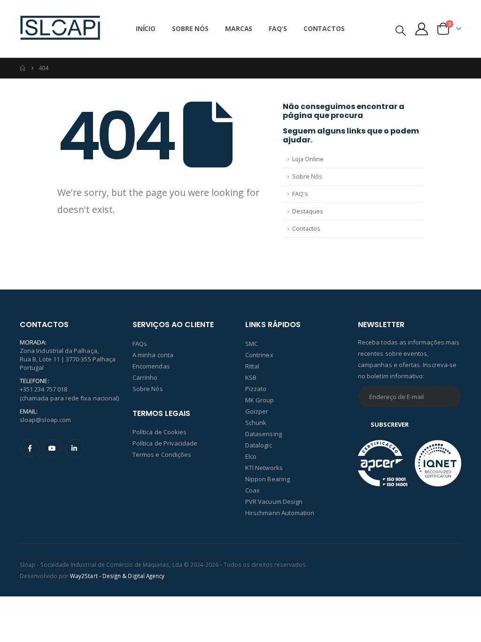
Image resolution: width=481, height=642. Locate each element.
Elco (250, 456)
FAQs (139, 343)
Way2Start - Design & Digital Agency (117, 575)
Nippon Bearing (267, 479)
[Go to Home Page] (22, 68)
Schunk (255, 422)
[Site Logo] (60, 29)
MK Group (259, 400)
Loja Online (308, 159)
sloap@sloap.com (45, 419)
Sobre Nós (190, 28)
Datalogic (258, 445)
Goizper (256, 411)
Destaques (307, 211)
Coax (252, 490)
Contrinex (259, 355)
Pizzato (255, 388)
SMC (251, 343)
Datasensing (263, 434)
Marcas (238, 28)
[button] (401, 30)
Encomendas (151, 366)
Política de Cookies (159, 432)
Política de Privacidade (165, 443)
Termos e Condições (161, 454)
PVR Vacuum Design (274, 501)
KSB (250, 377)
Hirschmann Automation (279, 513)
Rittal (252, 366)
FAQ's (300, 194)
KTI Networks (264, 467)
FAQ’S (278, 28)
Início (145, 28)
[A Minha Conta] (421, 29)
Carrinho (145, 377)
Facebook (30, 448)
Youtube (52, 448)
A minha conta (152, 355)
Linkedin (74, 448)
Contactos (324, 28)
